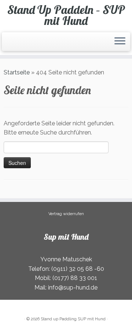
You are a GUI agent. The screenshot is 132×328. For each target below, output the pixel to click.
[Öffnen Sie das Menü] (119, 41)
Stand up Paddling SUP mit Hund (73, 319)
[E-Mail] (8, 44)
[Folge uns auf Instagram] (12, 44)
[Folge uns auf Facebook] (10, 44)
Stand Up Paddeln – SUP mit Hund (66, 15)
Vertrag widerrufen (66, 213)
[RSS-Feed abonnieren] (6, 44)
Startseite (17, 72)
